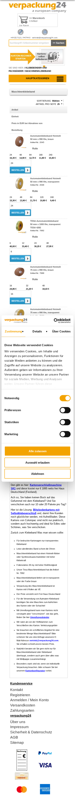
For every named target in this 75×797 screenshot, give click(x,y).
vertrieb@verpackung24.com (45, 38)
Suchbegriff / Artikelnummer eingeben (29, 43)
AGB (14, 737)
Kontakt (16, 690)
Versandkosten (22, 705)
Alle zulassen (38, 451)
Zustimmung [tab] (13, 331)
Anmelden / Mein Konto (29, 700)
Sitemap (17, 742)
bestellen (18, 170)
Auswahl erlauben (37, 462)
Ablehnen (37, 473)
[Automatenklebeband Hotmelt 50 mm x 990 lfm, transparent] (19, 190)
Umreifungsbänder (39, 617)
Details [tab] (37, 331)
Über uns (17, 722)
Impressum (19, 727)
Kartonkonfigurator (35, 670)
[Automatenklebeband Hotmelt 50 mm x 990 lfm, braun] (19, 147)
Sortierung (44, 101)
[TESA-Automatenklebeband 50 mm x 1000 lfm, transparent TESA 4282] (19, 232)
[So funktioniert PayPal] (45, 754)
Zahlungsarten (22, 710)
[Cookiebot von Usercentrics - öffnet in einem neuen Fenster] (54, 320)
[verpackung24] (37, 11)
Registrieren (20, 695)
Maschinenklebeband (38, 71)
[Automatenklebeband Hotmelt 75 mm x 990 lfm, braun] (19, 278)
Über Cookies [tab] (61, 331)
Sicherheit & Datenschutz (31, 732)
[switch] (65, 410)
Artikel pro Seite (46, 104)
